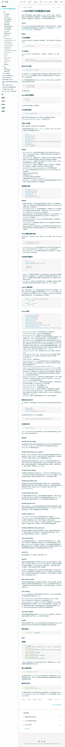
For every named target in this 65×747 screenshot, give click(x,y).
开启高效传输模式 (7, 28)
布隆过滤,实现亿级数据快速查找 (9, 87)
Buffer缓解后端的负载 (8, 26)
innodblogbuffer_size (8, 43)
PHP (4, 66)
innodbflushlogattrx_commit (9, 40)
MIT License (57, 743)
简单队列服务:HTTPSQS (7, 79)
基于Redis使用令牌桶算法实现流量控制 (9, 82)
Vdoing (29, 743)
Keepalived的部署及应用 (7, 75)
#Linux (23, 699)
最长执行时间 (6, 71)
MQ (45, 1)
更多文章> (27, 728)
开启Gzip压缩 (6, 22)
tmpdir (5, 62)
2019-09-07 (60, 7)
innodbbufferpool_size (8, 45)
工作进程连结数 (7, 21)
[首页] (22, 7)
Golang (29, 1)
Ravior (54, 7)
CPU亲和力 (6, 16)
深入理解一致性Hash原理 (7, 89)
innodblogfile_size (7, 47)
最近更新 (26, 713)
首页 (21, 1)
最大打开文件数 (7, 17)
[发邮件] (39, 741)
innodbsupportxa (7, 48)
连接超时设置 (6, 24)
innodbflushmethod (8, 42)
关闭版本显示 (6, 35)
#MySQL (35, 699)
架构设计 (25, 7)
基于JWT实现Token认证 (7, 85)
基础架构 (30, 7)
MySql (4, 36)
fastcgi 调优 (6, 31)
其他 (61, 1)
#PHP (40, 699)
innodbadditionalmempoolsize (10, 50)
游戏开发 (56, 1)
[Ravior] (41, 741)
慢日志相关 (6, 64)
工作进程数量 (6, 14)
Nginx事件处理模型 (8, 19)
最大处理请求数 (7, 69)
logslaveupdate (7, 61)
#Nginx (29, 699)
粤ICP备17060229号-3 (49, 743)
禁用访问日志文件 (7, 33)
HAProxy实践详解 (6, 73)
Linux (4, 10)
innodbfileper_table (8, 38)
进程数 (5, 68)
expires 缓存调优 (7, 29)
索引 (24, 1)
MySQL (35, 1)
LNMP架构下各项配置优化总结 (9, 8)
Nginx (4, 12)
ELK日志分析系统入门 (7, 77)
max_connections (7, 52)
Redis (41, 1)
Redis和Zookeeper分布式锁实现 (9, 91)
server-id (6, 54)
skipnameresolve (7, 57)
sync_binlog (6, 59)
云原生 (50, 1)
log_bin (5, 55)
